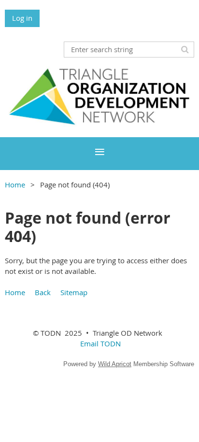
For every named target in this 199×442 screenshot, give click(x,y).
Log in (22, 18)
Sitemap (73, 292)
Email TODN (100, 343)
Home (15, 184)
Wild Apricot (114, 364)
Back (43, 292)
